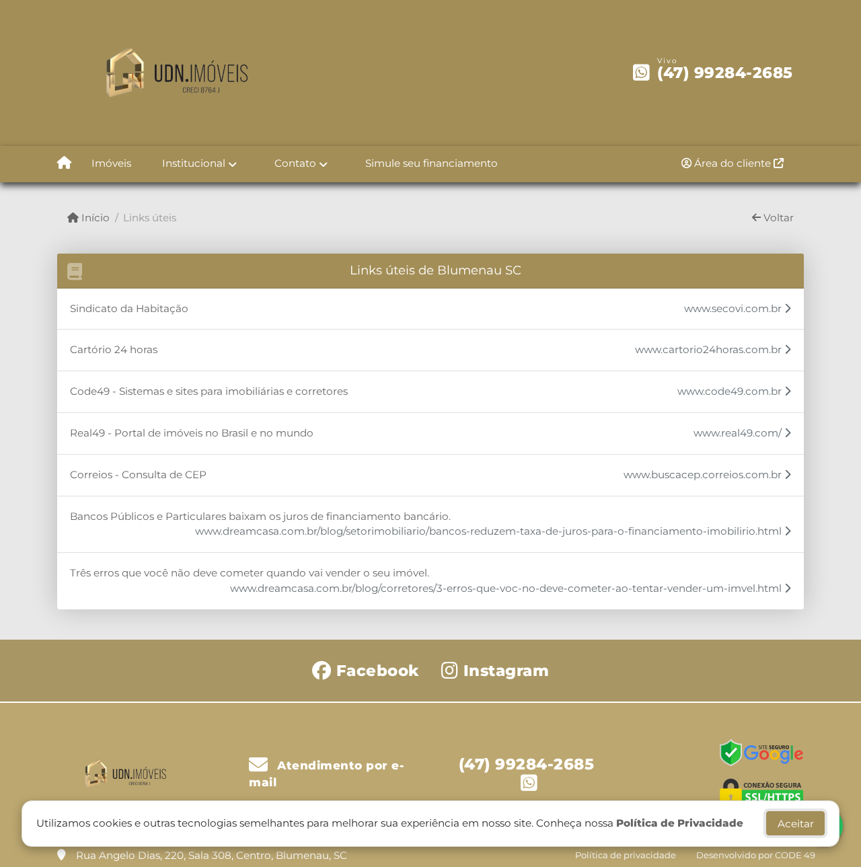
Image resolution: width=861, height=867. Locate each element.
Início (94, 217)
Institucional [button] (193, 163)
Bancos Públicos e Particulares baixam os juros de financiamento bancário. (260, 516)
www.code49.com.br (730, 391)
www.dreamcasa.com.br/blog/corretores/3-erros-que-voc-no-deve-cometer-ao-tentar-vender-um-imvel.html (507, 588)
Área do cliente (732, 163)
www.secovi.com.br (734, 308)
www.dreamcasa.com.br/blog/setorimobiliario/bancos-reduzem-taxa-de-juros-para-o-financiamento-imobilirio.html (489, 531)
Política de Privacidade (679, 823)
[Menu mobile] (64, 164)
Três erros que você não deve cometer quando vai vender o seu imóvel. (249, 572)
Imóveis (111, 163)
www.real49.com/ (739, 432)
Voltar (777, 217)
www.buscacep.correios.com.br (704, 474)
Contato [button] (295, 163)
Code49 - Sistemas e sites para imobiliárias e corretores (209, 391)
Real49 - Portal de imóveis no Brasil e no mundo (191, 432)
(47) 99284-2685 (725, 72)
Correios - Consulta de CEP (138, 474)
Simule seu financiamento (431, 163)
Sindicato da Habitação (129, 308)
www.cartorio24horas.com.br (709, 349)
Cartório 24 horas (113, 349)
